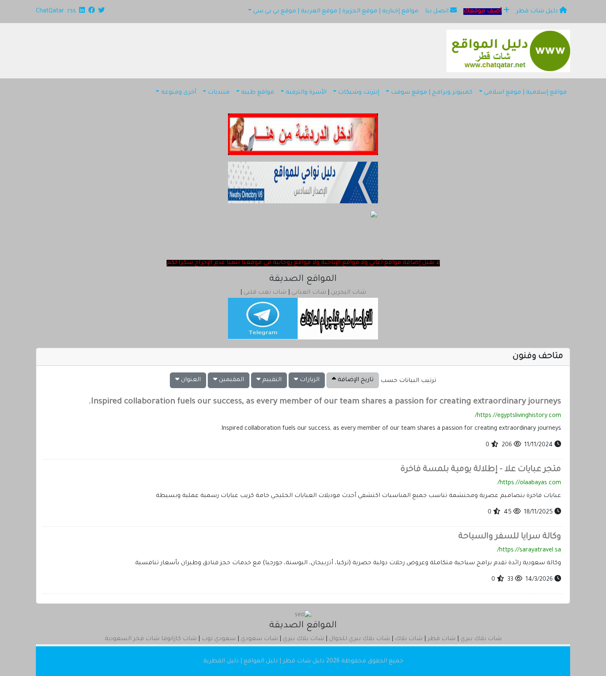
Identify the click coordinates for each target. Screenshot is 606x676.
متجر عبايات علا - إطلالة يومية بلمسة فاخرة (480, 469)
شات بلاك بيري (481, 639)
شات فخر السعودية (132, 639)
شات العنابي (308, 293)
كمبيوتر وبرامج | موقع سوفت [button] (431, 93)
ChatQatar (50, 11)
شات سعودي (259, 639)
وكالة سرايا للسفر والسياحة (509, 537)
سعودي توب (219, 639)
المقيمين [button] (230, 380)
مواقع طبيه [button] (257, 93)
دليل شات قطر (537, 11)
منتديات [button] (219, 93)
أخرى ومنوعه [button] (178, 93)
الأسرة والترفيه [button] (306, 93)
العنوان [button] (190, 380)
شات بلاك (409, 639)
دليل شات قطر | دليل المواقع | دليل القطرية (263, 661)
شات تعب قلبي (265, 293)
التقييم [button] (271, 380)
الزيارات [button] (308, 380)
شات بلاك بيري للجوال (359, 639)
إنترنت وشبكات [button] (358, 93)
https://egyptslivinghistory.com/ (518, 416)
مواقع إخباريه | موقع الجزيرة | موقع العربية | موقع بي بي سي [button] (335, 11)
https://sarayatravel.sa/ (529, 550)
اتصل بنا (437, 11)
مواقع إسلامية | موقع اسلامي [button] (525, 93)
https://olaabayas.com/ (529, 483)
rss (72, 11)
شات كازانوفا (179, 639)
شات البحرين (348, 293)
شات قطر (441, 639)
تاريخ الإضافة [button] (354, 380)
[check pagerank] (303, 616)
